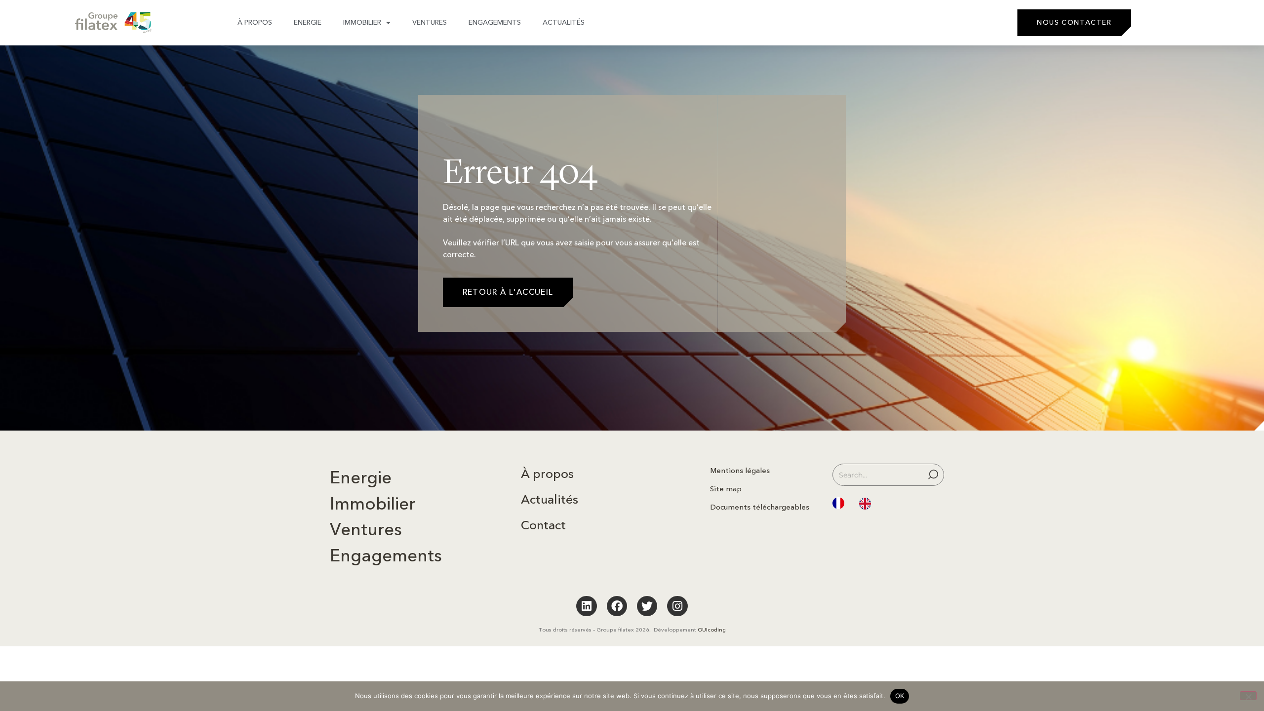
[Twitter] (647, 606)
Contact (543, 525)
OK (900, 696)
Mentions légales (740, 470)
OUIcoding (712, 629)
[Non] (1248, 695)
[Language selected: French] (856, 504)
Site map (726, 489)
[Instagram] (677, 606)
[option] (867, 504)
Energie (307, 22)
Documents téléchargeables (759, 507)
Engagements (495, 22)
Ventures (429, 22)
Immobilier (362, 22)
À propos (254, 22)
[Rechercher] (935, 474)
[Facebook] (617, 606)
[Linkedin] (586, 606)
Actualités (564, 22)
